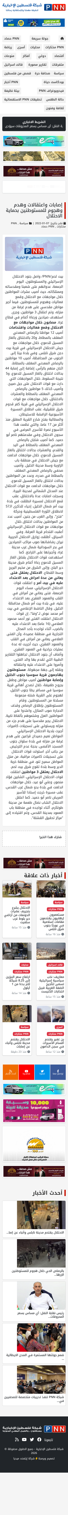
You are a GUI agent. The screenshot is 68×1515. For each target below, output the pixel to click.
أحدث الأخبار (47, 1193)
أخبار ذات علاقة (43, 875)
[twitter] (31, 1440)
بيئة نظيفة (11, 91)
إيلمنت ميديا (20, 1458)
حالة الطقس (55, 99)
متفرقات (58, 65)
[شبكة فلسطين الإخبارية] (34, 6)
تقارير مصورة (37, 65)
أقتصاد (59, 56)
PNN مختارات (54, 47)
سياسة (59, 73)
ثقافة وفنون (55, 108)
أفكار (26, 56)
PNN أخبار (11, 82)
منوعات (9, 56)
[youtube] (24, 1440)
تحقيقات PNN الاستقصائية (23, 99)
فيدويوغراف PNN (51, 91)
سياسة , (22, 223)
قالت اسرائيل (13, 65)
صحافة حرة (42, 73)
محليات (35, 47)
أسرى (21, 47)
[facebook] (38, 1440)
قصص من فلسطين (17, 73)
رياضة (8, 47)
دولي (42, 56)
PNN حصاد (11, 38)
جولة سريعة (40, 38)
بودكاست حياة (54, 82)
